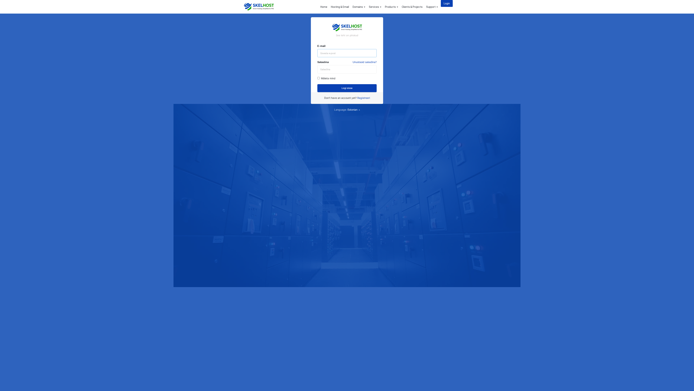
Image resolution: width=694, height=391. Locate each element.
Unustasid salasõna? (365, 62)
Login (447, 3)
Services (374, 6)
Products (390, 6)
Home (323, 6)
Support (431, 6)
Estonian (353, 109)
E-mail (321, 45)
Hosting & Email (340, 6)
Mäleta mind (328, 78)
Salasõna (323, 62)
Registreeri (363, 97)
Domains (358, 6)
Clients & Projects (412, 6)
